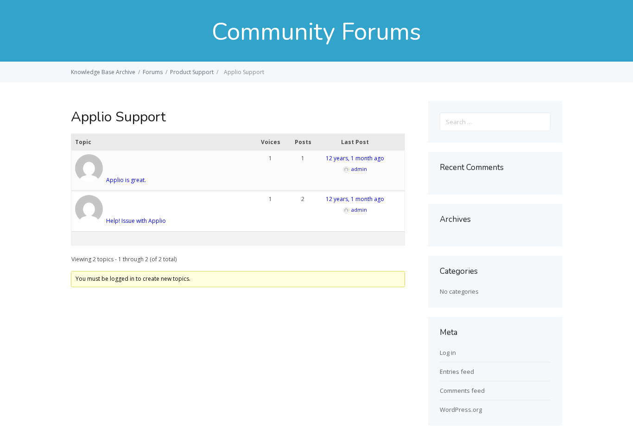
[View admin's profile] (90, 180)
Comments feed (462, 390)
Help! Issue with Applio (136, 221)
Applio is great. (126, 180)
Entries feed (457, 371)
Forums (153, 72)
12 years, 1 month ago (355, 158)
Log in (448, 352)
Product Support (192, 72)
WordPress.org (461, 409)
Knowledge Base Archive (103, 72)
